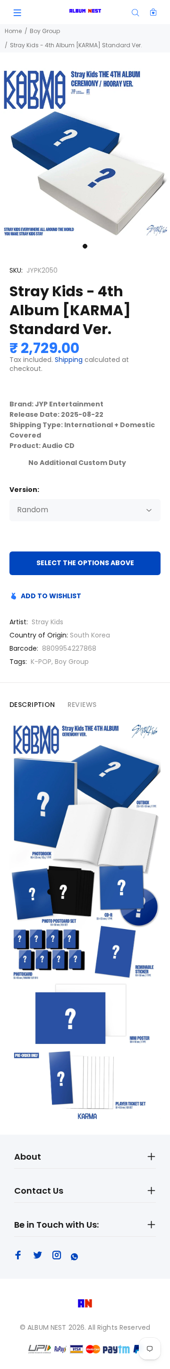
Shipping (69, 359)
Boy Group (45, 31)
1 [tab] (85, 246)
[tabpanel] (85, 153)
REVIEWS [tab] (82, 704)
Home (13, 31)
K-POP (41, 661)
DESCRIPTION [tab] (32, 704)
